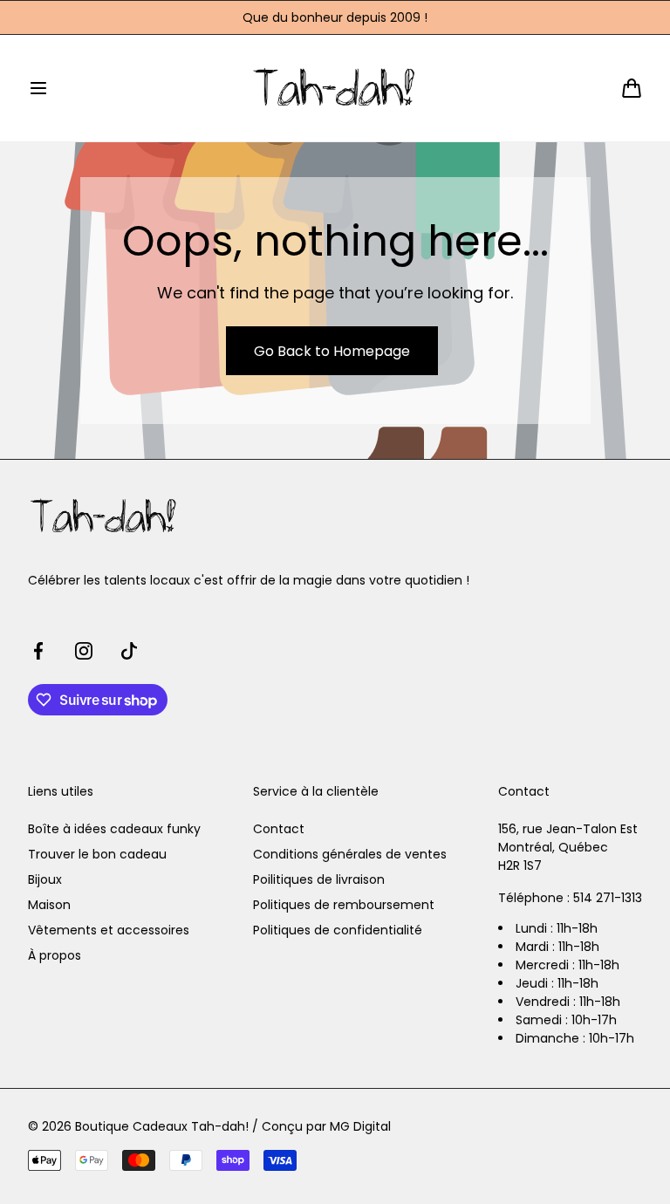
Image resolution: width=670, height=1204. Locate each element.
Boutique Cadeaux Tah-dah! (162, 1126)
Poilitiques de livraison (319, 879)
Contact (278, 829)
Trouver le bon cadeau (97, 854)
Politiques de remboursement (343, 904)
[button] (38, 88)
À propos (54, 955)
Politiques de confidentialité (337, 930)
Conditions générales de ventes (350, 854)
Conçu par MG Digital (326, 1126)
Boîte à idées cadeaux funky (114, 829)
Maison (49, 904)
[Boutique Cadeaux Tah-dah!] (335, 88)
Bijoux (45, 879)
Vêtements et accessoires (108, 930)
